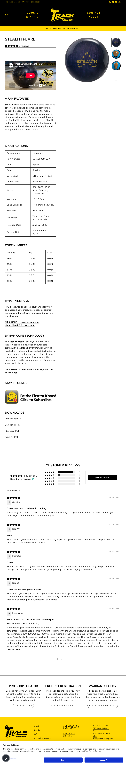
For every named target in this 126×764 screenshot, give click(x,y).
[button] (12, 45)
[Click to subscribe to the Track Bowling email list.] (30, 397)
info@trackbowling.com (103, 738)
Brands (36, 730)
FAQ (35, 734)
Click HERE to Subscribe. (69, 734)
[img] (13, 497)
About (94, 16)
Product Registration (31, 2)
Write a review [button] (102, 477)
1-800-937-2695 (100, 725)
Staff (31, 16)
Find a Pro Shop (23, 706)
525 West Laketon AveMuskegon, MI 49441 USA (102, 732)
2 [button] (61, 659)
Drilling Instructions (41, 738)
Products (31, 12)
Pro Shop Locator (12, 2)
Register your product (63, 706)
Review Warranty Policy (102, 706)
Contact (94, 12)
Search (36, 726)
